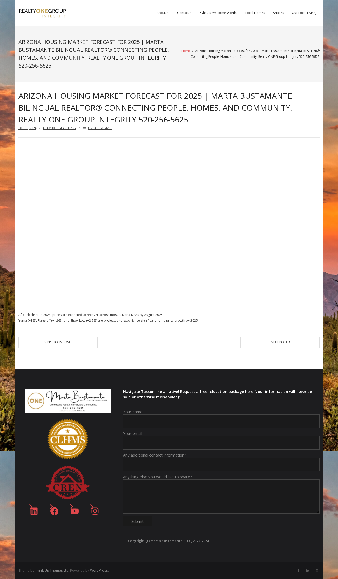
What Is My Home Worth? (218, 13)
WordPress (99, 570)
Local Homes (255, 13)
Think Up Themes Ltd (51, 570)
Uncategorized (100, 128)
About (161, 13)
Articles (278, 13)
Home (186, 51)
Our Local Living (304, 13)
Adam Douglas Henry (59, 128)
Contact (183, 13)
